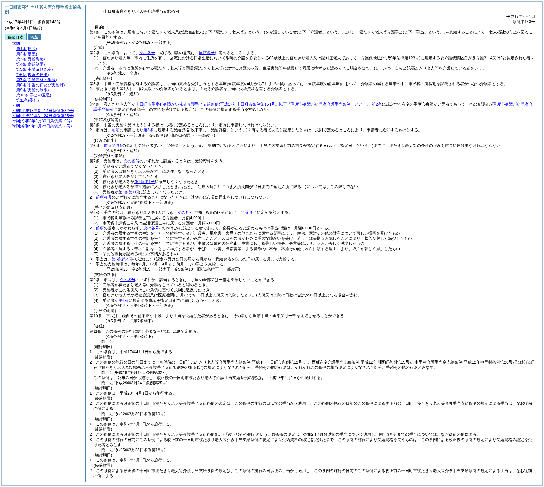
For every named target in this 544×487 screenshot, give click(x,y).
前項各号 (104, 197)
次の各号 (147, 52)
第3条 (148, 130)
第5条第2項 (122, 259)
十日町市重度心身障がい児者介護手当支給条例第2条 (258, 104)
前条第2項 (113, 145)
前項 (116, 130)
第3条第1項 (128, 192)
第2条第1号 (144, 181)
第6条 (123, 300)
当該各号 (207, 52)
